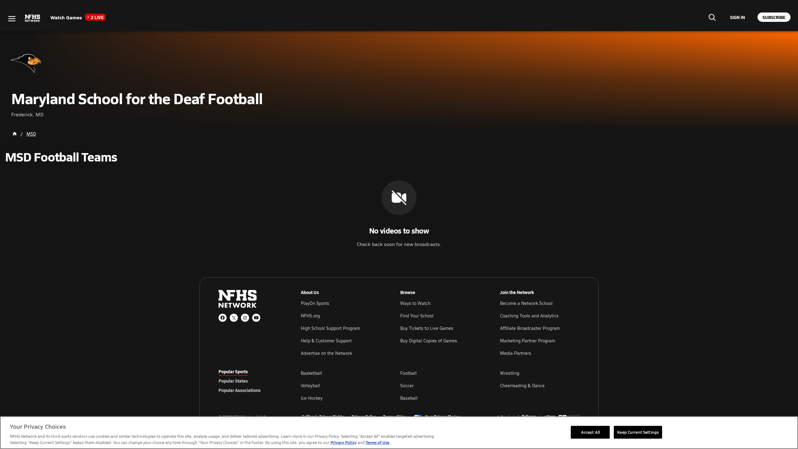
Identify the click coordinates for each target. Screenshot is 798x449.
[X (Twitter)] (234, 318)
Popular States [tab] (233, 381)
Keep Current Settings (638, 432)
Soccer (407, 386)
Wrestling (509, 373)
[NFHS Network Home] (33, 18)
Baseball (409, 398)
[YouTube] (256, 318)
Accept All (590, 432)
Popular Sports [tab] (233, 371)
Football (408, 373)
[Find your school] (712, 17)
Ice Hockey (312, 398)
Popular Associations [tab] (240, 390)
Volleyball (310, 386)
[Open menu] (11, 18)
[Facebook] (223, 318)
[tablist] (250, 380)
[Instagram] (245, 318)
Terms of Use (377, 442)
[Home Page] (14, 134)
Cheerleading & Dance (522, 386)
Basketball (311, 373)
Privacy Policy (343, 442)
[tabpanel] (440, 385)
